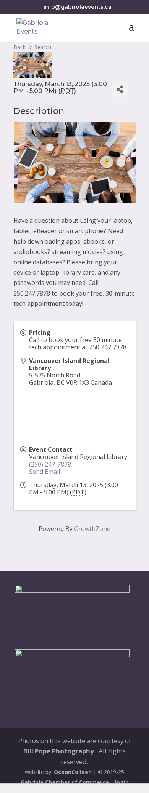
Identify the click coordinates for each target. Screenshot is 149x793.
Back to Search (32, 47)
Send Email (44, 471)
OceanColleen (73, 771)
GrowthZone (92, 528)
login (122, 782)
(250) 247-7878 (50, 464)
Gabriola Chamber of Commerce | (68, 782)
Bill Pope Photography (58, 751)
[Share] (119, 89)
